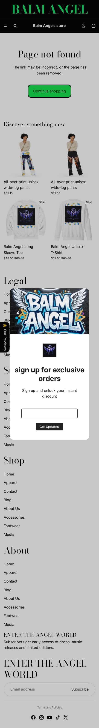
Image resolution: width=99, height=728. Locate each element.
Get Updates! (50, 427)
